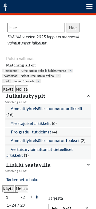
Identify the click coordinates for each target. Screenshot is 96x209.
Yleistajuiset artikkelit (31, 123)
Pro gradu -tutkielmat (31, 131)
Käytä (8, 88)
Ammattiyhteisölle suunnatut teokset (46, 140)
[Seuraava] (37, 197)
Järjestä (56, 197)
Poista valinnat (20, 58)
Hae (73, 27)
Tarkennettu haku (22, 179)
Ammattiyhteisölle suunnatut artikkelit (46, 108)
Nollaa (22, 88)
